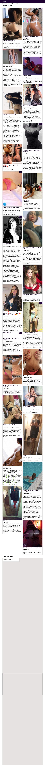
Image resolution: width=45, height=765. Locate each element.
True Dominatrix (7, 243)
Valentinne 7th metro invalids (31, 294)
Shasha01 (26, 376)
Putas (3, 3)
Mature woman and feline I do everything (31, 491)
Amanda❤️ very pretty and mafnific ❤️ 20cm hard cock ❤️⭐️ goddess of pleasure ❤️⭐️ (12, 313)
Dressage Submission (29, 332)
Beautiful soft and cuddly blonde (32, 547)
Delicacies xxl (6, 521)
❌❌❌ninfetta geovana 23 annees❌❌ (10, 165)
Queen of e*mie (7, 467)
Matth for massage (8, 64)
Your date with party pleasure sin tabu (32, 248)
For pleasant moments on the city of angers (32, 37)
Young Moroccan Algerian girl (11, 207)
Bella (24, 455)
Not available (26, 200)
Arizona (13, 3)
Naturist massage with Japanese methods (12, 386)
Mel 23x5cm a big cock (9, 114)
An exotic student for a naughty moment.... (32, 151)
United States (8, 3)
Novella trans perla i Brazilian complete (11, 339)
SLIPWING (4, 1)
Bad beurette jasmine (9, 40)
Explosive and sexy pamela (30, 105)
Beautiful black (27, 75)
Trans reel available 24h (29, 406)
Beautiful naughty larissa (9, 424)
